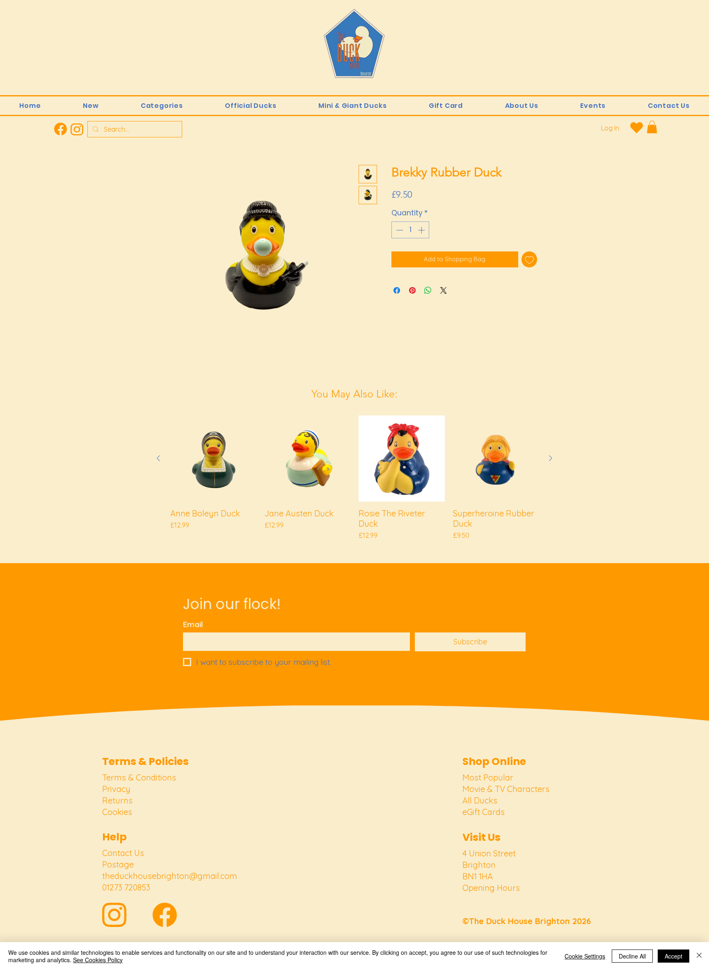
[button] (161, 105)
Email (193, 624)
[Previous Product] (158, 458)
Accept (673, 956)
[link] (652, 127)
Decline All (632, 956)
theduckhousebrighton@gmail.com (169, 876)
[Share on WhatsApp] (428, 290)
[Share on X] (443, 290)
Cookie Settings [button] (585, 956)
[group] (354, 478)
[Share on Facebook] (397, 290)
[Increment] (422, 230)
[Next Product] (551, 458)
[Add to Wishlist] (529, 259)
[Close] (699, 956)
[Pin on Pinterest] (412, 290)
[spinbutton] (410, 230)
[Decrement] (399, 230)
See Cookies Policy (98, 960)
